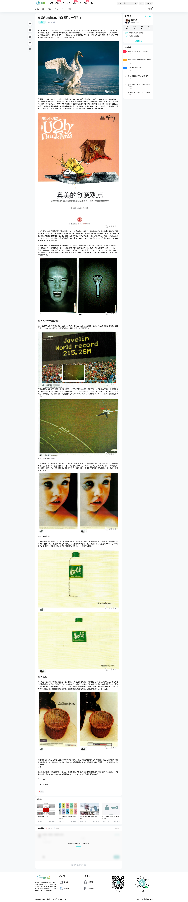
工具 (91, 3)
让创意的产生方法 (43, 817)
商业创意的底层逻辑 (132, 36)
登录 (141, 3)
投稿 (150, 9)
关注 (146, 16)
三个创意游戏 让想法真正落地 (134, 33)
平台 (56, 9)
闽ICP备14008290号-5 (59, 899)
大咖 (74, 2)
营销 (49, 9)
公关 (68, 3)
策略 (69, 9)
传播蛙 (48, 899)
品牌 (57, 2)
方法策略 (42, 22)
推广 (63, 9)
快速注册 (149, 3)
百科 (85, 2)
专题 (79, 3)
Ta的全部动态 (138, 41)
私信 (150, 16)
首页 (51, 3)
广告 (62, 3)
